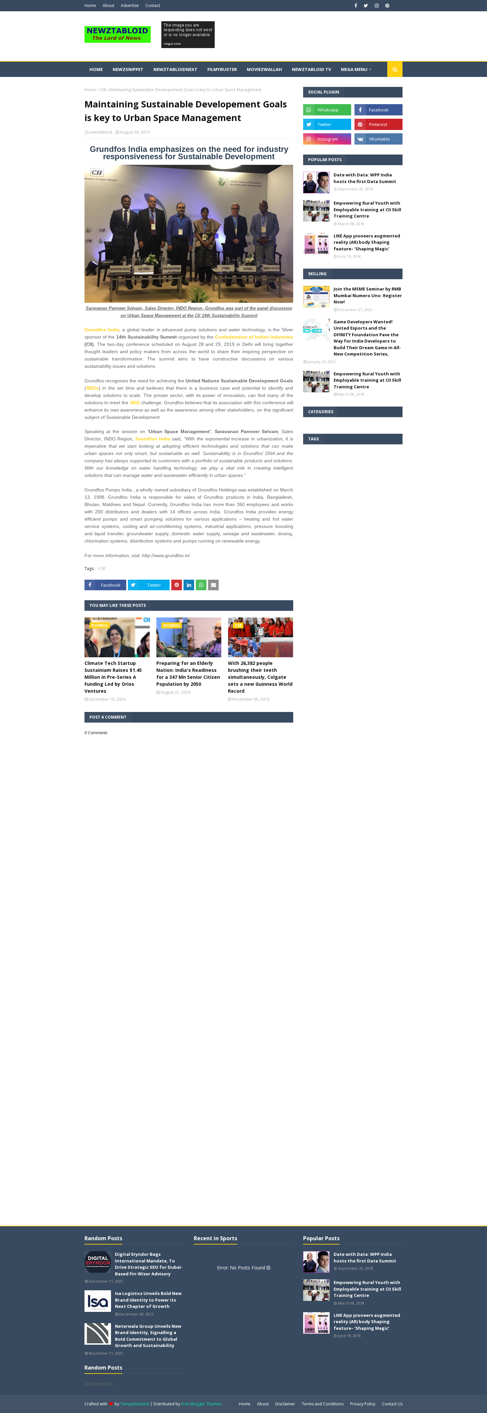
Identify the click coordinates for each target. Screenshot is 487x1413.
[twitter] (366, 5)
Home (90, 5)
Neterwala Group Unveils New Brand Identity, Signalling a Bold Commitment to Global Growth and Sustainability (148, 1336)
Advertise (130, 5)
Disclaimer (285, 1404)
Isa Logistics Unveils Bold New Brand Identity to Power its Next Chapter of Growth (148, 1299)
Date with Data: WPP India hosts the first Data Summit (365, 178)
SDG (135, 402)
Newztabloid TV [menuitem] (311, 69)
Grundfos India (101, 329)
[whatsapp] (327, 109)
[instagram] (376, 5)
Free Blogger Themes (201, 1404)
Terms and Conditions (323, 1404)
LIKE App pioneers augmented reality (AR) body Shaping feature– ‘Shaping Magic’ (367, 242)
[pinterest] (386, 5)
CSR (102, 90)
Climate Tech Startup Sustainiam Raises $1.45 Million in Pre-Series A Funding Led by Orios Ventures (113, 677)
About (108, 5)
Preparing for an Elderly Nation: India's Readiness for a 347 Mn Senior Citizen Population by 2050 (188, 673)
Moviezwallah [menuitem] (264, 69)
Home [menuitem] (96, 69)
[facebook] (356, 5)
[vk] (378, 139)
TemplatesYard (134, 1404)
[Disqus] (188, 970)
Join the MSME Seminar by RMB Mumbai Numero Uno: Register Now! (368, 295)
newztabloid (100, 132)
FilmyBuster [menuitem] (222, 69)
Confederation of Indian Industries (254, 337)
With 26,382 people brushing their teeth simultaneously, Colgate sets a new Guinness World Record (260, 677)
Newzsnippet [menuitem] (128, 69)
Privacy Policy (362, 1404)
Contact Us (392, 1404)
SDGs (92, 388)
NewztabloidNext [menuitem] (175, 69)
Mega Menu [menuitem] (354, 69)
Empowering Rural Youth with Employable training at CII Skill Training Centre (367, 209)
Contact (152, 5)
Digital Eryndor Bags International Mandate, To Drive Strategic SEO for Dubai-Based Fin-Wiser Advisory (149, 1264)
